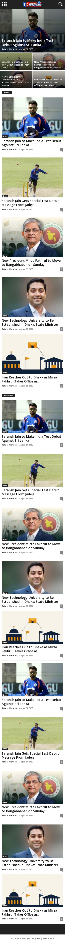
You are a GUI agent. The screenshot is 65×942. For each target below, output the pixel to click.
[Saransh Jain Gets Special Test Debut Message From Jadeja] (32, 177)
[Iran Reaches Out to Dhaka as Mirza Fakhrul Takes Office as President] (32, 354)
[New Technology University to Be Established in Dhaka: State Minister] (32, 297)
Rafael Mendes (9, 49)
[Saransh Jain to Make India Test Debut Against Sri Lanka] (32, 30)
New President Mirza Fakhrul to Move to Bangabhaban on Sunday (47, 64)
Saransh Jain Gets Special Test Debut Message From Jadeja (15, 64)
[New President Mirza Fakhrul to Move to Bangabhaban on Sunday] (32, 237)
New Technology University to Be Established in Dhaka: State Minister (16, 81)
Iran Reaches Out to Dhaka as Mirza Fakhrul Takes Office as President (48, 82)
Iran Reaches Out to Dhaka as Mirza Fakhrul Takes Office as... (29, 379)
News (4, 136)
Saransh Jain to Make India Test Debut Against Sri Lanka (27, 42)
